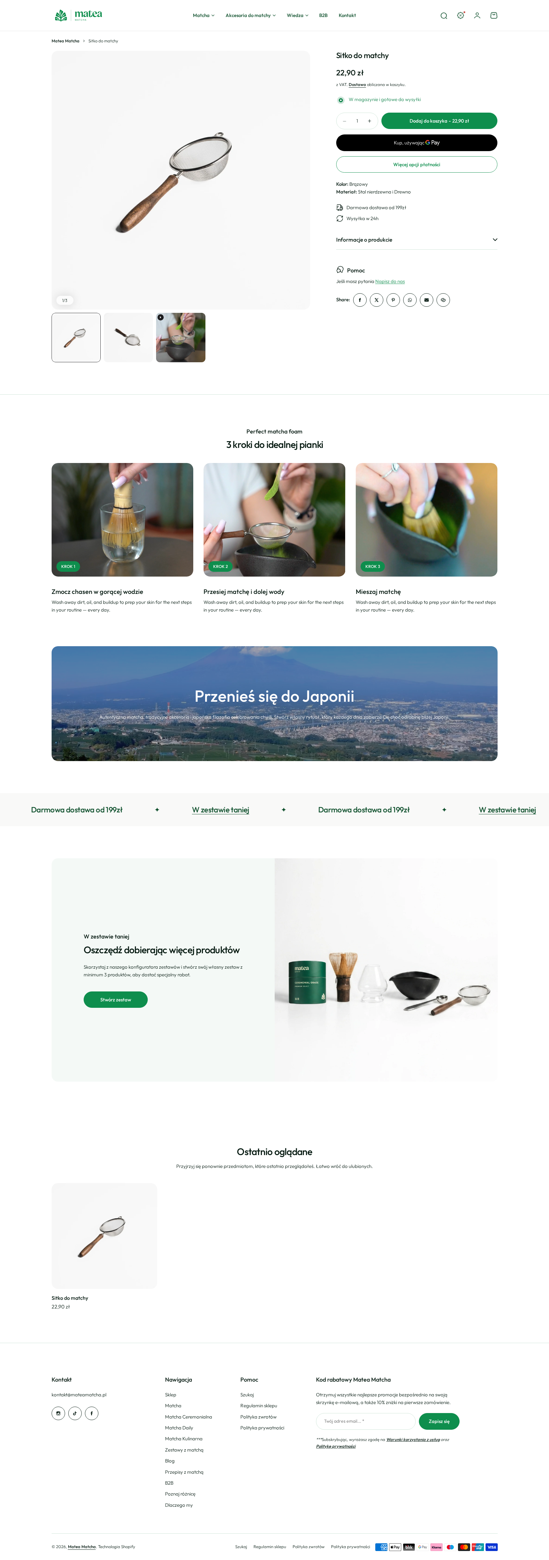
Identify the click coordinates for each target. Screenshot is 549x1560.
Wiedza (295, 15)
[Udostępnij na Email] (426, 300)
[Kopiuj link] (443, 300)
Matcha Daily (179, 1428)
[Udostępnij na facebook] (360, 300)
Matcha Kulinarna (184, 1439)
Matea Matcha (65, 40)
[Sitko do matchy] (104, 1236)
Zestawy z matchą (184, 1450)
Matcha (201, 15)
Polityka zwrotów (258, 1417)
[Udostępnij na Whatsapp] (410, 300)
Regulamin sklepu (258, 1405)
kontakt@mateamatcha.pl (79, 1395)
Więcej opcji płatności (416, 164)
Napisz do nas (390, 281)
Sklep (170, 1395)
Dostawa (357, 84)
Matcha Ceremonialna (188, 1417)
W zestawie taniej (145, 809)
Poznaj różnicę (180, 1494)
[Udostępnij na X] (376, 300)
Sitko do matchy (70, 1298)
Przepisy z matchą (184, 1472)
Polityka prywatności (262, 1428)
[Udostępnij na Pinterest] (393, 300)
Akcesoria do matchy (248, 15)
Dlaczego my (179, 1505)
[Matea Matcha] (78, 15)
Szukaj (247, 1395)
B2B (169, 1483)
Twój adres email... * (344, 1421)
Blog (170, 1461)
